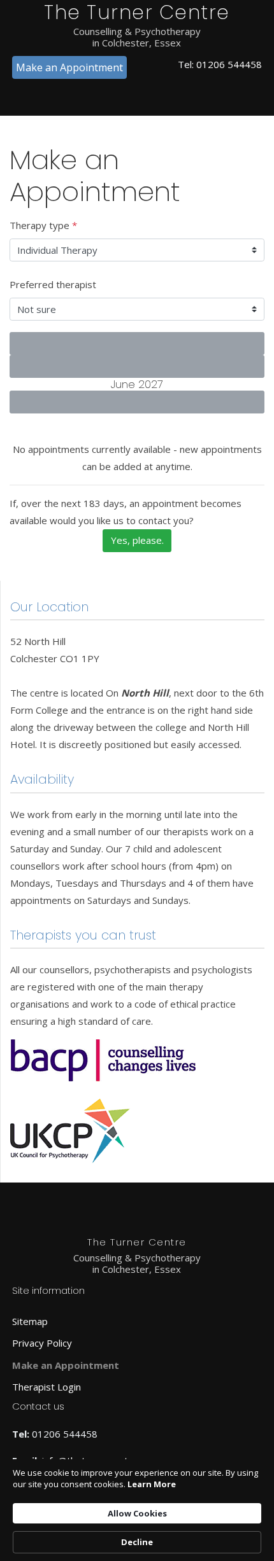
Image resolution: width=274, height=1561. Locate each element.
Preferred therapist (53, 284)
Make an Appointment (69, 67)
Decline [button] (137, 1542)
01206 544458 (229, 64)
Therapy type (43, 225)
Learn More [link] (151, 1484)
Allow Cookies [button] (137, 1513)
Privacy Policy (42, 1342)
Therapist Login (46, 1386)
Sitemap (30, 1321)
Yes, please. (137, 540)
